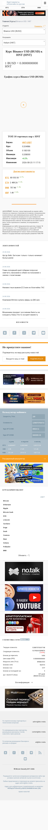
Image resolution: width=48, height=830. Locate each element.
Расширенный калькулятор (13, 459)
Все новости (22, 322)
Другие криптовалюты (24, 171)
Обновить (22, 555)
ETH (7, 182)
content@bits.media (39, 732)
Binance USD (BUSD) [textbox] (12, 31)
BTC (7, 177)
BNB (7, 188)
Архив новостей (24, 792)
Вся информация (22, 682)
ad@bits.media (40, 742)
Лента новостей (10, 246)
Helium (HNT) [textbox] (9, 43)
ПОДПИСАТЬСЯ (36, 359)
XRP (7, 193)
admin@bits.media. (26, 783)
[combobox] (24, 31)
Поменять (38, 26)
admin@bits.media (39, 722)
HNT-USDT (27, 142)
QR (39, 788)
